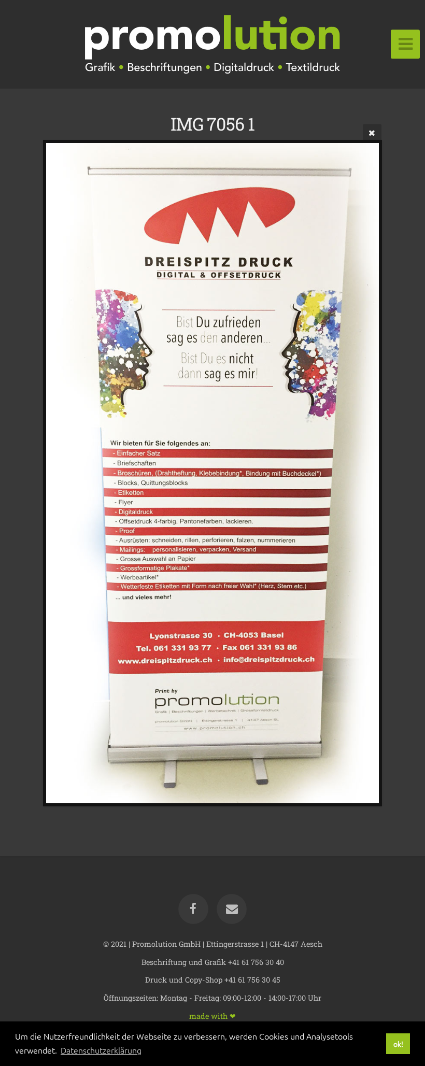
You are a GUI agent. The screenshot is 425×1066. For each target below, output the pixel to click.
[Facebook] (193, 909)
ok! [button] (398, 1044)
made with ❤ (212, 1015)
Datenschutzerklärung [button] (101, 1050)
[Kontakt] (232, 909)
